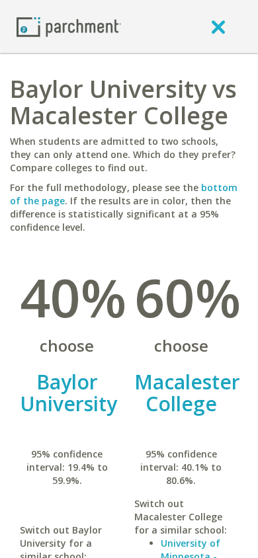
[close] (218, 26)
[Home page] (69, 26)
